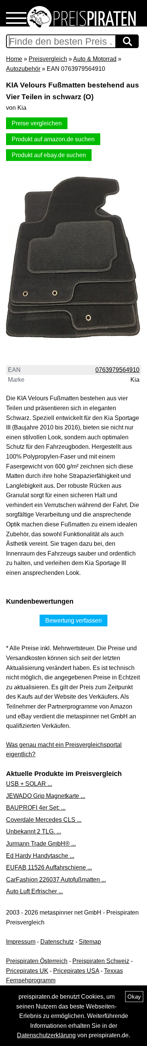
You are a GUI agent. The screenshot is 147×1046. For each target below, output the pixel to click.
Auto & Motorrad (94, 59)
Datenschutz (57, 941)
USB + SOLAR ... (29, 784)
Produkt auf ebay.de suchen (49, 155)
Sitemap (90, 941)
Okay (134, 996)
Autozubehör (23, 69)
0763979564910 (117, 370)
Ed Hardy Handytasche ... (40, 855)
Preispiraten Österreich (36, 961)
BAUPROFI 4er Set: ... (36, 807)
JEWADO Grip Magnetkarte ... (45, 796)
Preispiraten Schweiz (100, 961)
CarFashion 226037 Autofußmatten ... (56, 879)
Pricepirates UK (27, 971)
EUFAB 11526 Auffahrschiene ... (49, 867)
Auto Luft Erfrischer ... (34, 891)
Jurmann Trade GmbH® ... (41, 843)
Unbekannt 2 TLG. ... (33, 831)
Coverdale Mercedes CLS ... (43, 820)
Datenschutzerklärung (46, 1035)
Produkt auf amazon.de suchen (53, 139)
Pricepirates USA (76, 971)
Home (14, 59)
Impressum (20, 941)
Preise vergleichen (37, 123)
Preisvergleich (48, 59)
